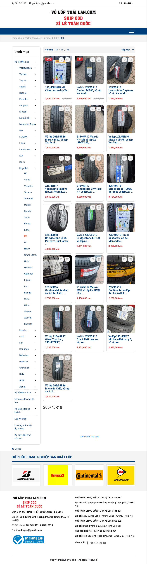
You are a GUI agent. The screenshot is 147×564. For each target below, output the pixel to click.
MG (21, 130)
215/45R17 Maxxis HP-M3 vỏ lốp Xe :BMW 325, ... (87, 139)
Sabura (23, 93)
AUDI (21, 380)
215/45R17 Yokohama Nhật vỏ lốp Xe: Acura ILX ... (56, 188)
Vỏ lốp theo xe (32, 38)
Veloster (28, 186)
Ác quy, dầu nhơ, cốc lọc (23, 437)
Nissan (23, 111)
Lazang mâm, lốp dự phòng (23, 427)
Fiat (21, 342)
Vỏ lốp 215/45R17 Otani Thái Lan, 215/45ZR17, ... (55, 339)
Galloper (28, 273)
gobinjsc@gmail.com (43, 3)
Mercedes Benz (27, 124)
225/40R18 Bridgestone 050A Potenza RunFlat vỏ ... (56, 239)
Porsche (23, 99)
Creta (27, 299)
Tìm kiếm (128, 3)
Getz (26, 261)
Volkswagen (25, 68)
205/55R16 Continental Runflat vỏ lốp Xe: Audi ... (56, 290)
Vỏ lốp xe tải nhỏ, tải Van (25, 401)
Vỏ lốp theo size (23, 392)
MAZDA (23, 136)
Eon (26, 286)
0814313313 (46, 525)
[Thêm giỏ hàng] (67, 59)
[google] (96, 543)
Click (26, 305)
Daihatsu (23, 355)
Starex (27, 204)
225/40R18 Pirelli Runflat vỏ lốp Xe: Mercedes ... (118, 238)
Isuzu (22, 162)
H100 (27, 248)
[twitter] (92, 543)
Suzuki (22, 86)
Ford (21, 336)
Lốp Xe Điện (21, 418)
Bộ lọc (17, 448)
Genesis (28, 267)
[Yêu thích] (61, 59)
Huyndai (47, 38)
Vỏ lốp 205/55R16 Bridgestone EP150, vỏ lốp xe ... (88, 238)
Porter (27, 223)
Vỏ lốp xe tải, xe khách (22, 411)
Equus (27, 280)
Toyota (22, 80)
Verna (27, 179)
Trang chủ (17, 38)
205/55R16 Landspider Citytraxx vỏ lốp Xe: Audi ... (120, 90)
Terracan (28, 198)
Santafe (28, 324)
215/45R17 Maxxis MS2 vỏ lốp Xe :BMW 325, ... (88, 290)
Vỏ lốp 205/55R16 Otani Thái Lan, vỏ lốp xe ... (87, 339)
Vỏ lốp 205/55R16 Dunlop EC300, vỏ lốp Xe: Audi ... (89, 90)
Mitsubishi (24, 118)
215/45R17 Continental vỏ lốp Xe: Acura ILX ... (119, 290)
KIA (21, 155)
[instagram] (100, 543)
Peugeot (23, 105)
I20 (25, 242)
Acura (22, 386)
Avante (27, 311)
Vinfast (23, 74)
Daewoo (23, 361)
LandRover (24, 149)
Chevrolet (24, 367)
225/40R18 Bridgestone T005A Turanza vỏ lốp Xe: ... (120, 188)
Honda (22, 330)
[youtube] (105, 543)
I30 (55, 38)
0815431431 (21, 3)
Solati (27, 217)
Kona (27, 230)
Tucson (28, 192)
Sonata (27, 211)
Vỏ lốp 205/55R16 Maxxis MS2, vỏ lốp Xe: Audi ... (56, 139)
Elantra (27, 292)
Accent (28, 317)
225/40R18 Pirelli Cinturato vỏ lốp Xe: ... (56, 90)
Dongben (24, 349)
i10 (25, 173)
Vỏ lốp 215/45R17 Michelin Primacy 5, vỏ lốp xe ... (120, 339)
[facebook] (87, 543)
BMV (21, 374)
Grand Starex (30, 255)
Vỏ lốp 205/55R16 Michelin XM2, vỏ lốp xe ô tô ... (57, 388)
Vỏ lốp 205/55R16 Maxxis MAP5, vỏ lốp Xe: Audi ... (120, 139)
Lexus (22, 143)
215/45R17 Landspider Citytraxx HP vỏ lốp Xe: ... (89, 188)
